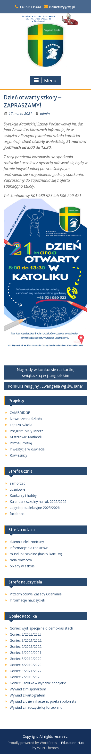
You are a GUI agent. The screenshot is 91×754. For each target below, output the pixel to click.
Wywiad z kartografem (27, 695)
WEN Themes (48, 747)
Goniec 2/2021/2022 (25, 646)
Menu (50, 80)
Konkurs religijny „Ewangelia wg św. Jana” (45, 386)
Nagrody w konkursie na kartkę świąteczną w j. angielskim (45, 372)
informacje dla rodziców (29, 547)
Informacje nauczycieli (27, 600)
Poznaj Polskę (21, 443)
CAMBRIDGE (20, 412)
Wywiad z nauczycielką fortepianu (36, 707)
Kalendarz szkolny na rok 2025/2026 (38, 501)
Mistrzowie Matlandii (26, 437)
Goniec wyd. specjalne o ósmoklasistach (41, 628)
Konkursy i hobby (23, 495)
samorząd (17, 483)
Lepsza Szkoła (21, 424)
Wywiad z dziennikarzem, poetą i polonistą (43, 701)
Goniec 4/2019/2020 (25, 664)
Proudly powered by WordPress (32, 742)
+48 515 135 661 (30, 7)
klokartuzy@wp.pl (62, 7)
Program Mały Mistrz (26, 431)
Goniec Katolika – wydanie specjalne (38, 683)
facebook (17, 513)
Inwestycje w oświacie (27, 449)
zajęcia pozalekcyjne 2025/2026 (35, 507)
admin (45, 113)
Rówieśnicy (18, 455)
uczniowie (17, 489)
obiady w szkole (22, 566)
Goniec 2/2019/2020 (25, 677)
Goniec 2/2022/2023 (25, 634)
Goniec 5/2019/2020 (25, 658)
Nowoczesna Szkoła (26, 418)
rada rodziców (21, 560)
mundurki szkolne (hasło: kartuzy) (36, 554)
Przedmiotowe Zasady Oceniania (36, 594)
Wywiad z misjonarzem (28, 689)
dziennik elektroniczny (27, 541)
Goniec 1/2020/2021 (25, 652)
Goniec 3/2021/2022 (25, 640)
